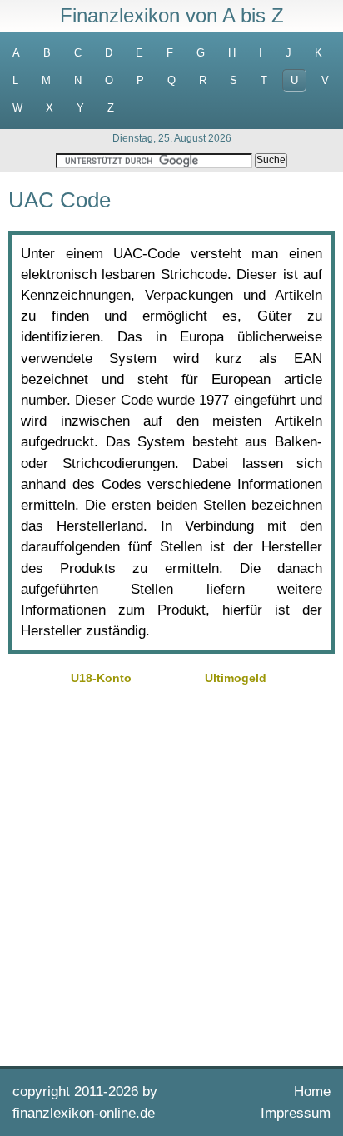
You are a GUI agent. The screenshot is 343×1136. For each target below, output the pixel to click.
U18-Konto (101, 678)
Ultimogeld (235, 678)
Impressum (296, 1113)
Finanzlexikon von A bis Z (172, 15)
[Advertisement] (171, 873)
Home (312, 1091)
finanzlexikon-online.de (83, 1113)
